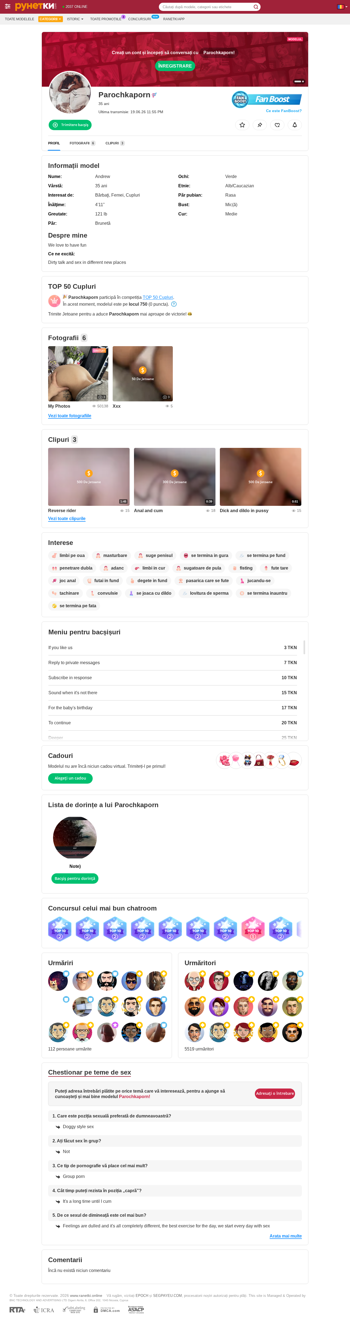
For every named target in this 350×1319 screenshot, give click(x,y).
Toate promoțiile (105, 19)
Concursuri (139, 19)
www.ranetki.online (86, 1295)
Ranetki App (174, 19)
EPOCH (142, 1296)
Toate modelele (19, 19)
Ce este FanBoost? (284, 111)
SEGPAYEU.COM (167, 1296)
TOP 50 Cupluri (158, 297)
